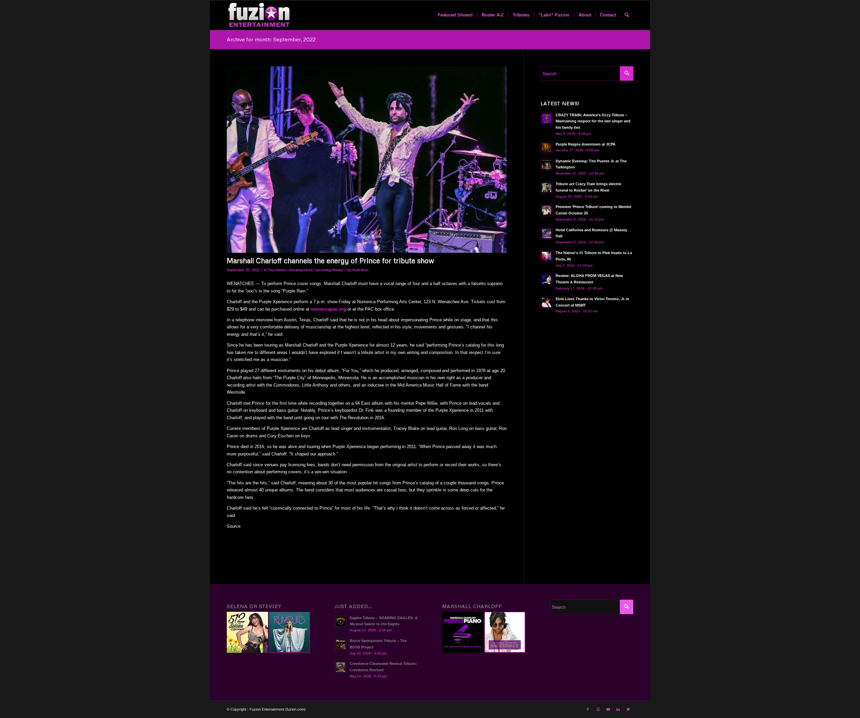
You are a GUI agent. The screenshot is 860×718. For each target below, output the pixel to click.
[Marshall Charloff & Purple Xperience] (367, 159)
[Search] (626, 15)
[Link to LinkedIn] (618, 709)
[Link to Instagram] (598, 709)
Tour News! (277, 270)
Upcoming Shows (328, 270)
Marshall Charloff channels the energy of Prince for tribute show (330, 260)
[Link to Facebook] (588, 709)
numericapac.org (328, 309)
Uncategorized (300, 270)
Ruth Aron (360, 270)
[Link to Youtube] (608, 709)
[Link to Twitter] (628, 709)
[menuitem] (455, 15)
